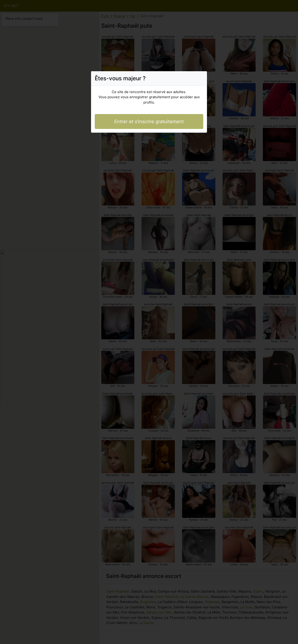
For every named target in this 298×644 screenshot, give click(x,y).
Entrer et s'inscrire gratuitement (149, 121)
